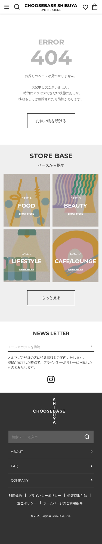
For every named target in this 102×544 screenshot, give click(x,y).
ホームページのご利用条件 (62, 503)
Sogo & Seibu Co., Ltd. (56, 516)
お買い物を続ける (51, 120)
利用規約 (15, 496)
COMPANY (20, 480)
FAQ (14, 466)
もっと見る (51, 297)
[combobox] (37, 437)
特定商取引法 (77, 496)
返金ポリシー (27, 503)
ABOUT (17, 452)
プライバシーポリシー (44, 496)
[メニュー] (7, 7)
